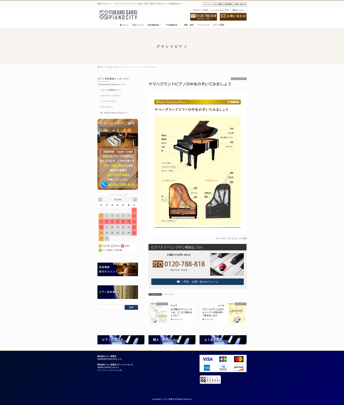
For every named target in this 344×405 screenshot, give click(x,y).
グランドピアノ (239, 79)
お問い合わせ (240, 4)
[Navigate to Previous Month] (100, 199)
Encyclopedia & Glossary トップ (112, 84)
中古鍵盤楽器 (171, 25)
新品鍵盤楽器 (153, 25)
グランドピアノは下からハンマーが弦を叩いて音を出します (213, 312)
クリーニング (203, 25)
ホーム (125, 25)
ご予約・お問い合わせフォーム (199, 281)
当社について (138, 25)
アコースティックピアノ (110, 96)
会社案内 (228, 4)
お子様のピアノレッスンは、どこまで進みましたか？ (181, 312)
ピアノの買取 (218, 25)
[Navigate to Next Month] (135, 199)
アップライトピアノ (108, 101)
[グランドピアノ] (158, 312)
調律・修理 (189, 25)
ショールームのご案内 (213, 4)
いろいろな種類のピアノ (110, 90)
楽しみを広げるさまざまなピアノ (114, 113)
